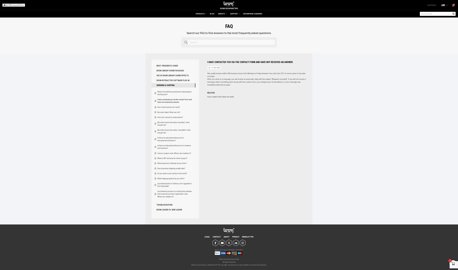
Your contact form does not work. (220, 97)
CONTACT (217, 237)
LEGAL (207, 237)
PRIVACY (235, 237)
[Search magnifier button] (454, 14)
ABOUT (226, 237)
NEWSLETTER (247, 237)
